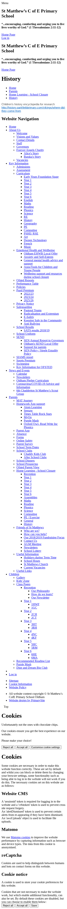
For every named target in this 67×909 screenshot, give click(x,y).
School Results (25, 327)
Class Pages (23, 584)
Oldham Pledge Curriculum (32, 380)
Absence (21, 433)
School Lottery (32, 550)
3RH (34, 627)
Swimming (22, 363)
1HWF (35, 604)
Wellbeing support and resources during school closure (43, 275)
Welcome (21, 133)
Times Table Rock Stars (38, 413)
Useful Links (24, 570)
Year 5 (27, 193)
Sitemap (13, 680)
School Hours (32, 560)
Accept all (22, 747)
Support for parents (35, 347)
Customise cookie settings (45, 747)
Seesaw (28, 410)
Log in (5, 38)
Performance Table (27, 283)
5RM (34, 647)
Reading (29, 206)
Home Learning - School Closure (28, 94)
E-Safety (29, 317)
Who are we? (31, 530)
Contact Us (30, 540)
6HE (34, 654)
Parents (13, 91)
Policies (20, 287)
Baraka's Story (32, 156)
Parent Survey (24, 444)
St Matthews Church (36, 564)
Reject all (8, 747)
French (28, 243)
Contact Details (25, 140)
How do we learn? (42, 594)
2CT (34, 617)
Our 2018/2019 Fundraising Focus (44, 537)
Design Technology (35, 240)
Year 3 (27, 186)
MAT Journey (24, 400)
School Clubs (24, 450)
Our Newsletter (40, 597)
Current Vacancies (34, 567)
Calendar (21, 373)
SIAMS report (24, 357)
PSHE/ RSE (31, 233)
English (28, 200)
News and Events (19, 370)
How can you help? (35, 534)
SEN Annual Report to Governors (44, 340)
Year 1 (27, 180)
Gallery (20, 577)
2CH (34, 614)
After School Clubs (35, 457)
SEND (20, 337)
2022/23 (29, 293)
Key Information (18, 163)
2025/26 (29, 300)
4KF (34, 637)
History (13, 97)
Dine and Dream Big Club (31, 667)
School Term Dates (27, 447)
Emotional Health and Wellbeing (35, 250)
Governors (22, 146)
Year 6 (27, 196)
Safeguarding (24, 307)
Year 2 (27, 183)
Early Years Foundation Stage (41, 176)
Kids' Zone (22, 580)
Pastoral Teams (33, 310)
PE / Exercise (32, 517)
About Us (14, 130)
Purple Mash (31, 420)
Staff (19, 143)
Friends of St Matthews (30, 527)
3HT (34, 624)
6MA (34, 657)
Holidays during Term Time (40, 557)
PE (25, 226)
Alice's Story (31, 153)
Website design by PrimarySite (27, 700)
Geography (30, 223)
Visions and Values (27, 136)
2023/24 (29, 297)
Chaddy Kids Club (35, 454)
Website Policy (17, 687)
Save (34, 905)
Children (14, 574)
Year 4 (27, 190)
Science (28, 213)
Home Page (8, 34)
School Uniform (25, 333)
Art (26, 236)
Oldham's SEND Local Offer (41, 343)
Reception (30, 474)
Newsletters (23, 377)
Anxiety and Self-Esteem (38, 256)
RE (26, 216)
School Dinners (25, 460)
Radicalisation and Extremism (41, 313)
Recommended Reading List (33, 661)
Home (12, 87)
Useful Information (27, 554)
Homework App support (30, 403)
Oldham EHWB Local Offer (41, 253)
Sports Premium (25, 360)
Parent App (23, 430)
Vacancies (22, 160)
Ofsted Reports (25, 280)
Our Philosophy (40, 590)
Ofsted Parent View (27, 467)
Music (27, 246)
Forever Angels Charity (30, 150)
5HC (34, 644)
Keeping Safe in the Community (43, 320)
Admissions (23, 166)
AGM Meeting (32, 544)
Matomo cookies (20, 837)
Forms (20, 437)
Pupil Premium (25, 290)
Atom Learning (33, 407)
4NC (34, 634)
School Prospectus (27, 464)
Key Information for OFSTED (34, 367)
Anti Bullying (32, 323)
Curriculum (23, 173)
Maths (27, 203)
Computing (30, 230)
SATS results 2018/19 (37, 330)
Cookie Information (20, 684)
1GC (34, 607)
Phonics (28, 210)
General (28, 520)
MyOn (28, 417)
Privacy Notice (25, 303)
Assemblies (30, 497)
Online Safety (24, 440)
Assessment (23, 170)
